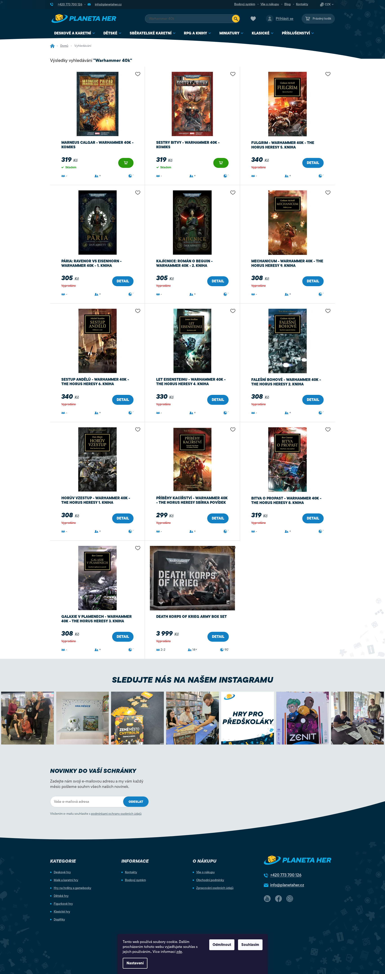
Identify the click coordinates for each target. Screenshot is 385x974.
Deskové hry (62, 872)
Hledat (236, 18)
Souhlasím (250, 945)
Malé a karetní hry (66, 880)
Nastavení (135, 963)
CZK (328, 4)
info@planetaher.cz (287, 885)
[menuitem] (74, 33)
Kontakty (302, 4)
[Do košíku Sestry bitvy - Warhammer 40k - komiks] (221, 163)
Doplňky (59, 919)
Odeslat (136, 801)
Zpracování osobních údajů (215, 888)
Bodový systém (244, 4)
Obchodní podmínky (210, 880)
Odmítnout (222, 945)
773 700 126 (285, 875)
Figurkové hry (63, 903)
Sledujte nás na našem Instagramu (192, 679)
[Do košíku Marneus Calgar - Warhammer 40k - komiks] (126, 163)
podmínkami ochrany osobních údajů (116, 813)
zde (179, 952)
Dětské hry (61, 895)
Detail (313, 163)
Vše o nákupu (269, 4)
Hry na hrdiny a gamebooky (72, 888)
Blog (287, 4)
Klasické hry (62, 911)
